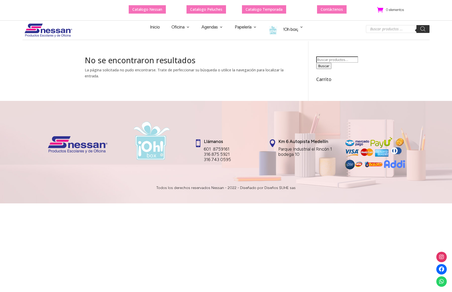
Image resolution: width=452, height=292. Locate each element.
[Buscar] (423, 29)
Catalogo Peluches (206, 9)
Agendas (209, 27)
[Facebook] (441, 269)
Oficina (177, 27)
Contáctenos (332, 9)
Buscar (323, 66)
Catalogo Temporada (264, 9)
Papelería (243, 27)
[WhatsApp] (441, 281)
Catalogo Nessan (147, 9)
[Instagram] (441, 257)
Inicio (155, 27)
